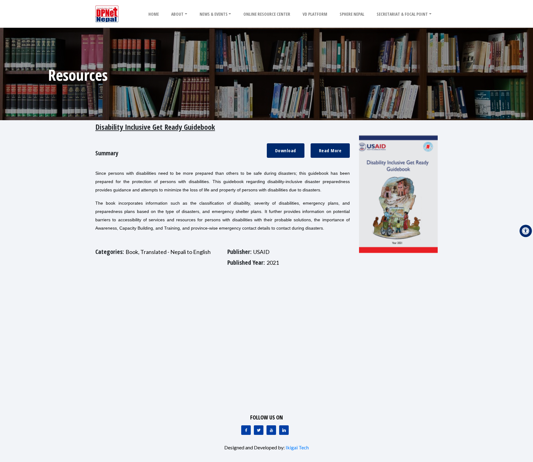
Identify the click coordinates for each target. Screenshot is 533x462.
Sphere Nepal (352, 14)
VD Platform (315, 14)
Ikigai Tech (297, 447)
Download (285, 150)
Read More (330, 150)
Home (153, 14)
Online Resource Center (266, 14)
